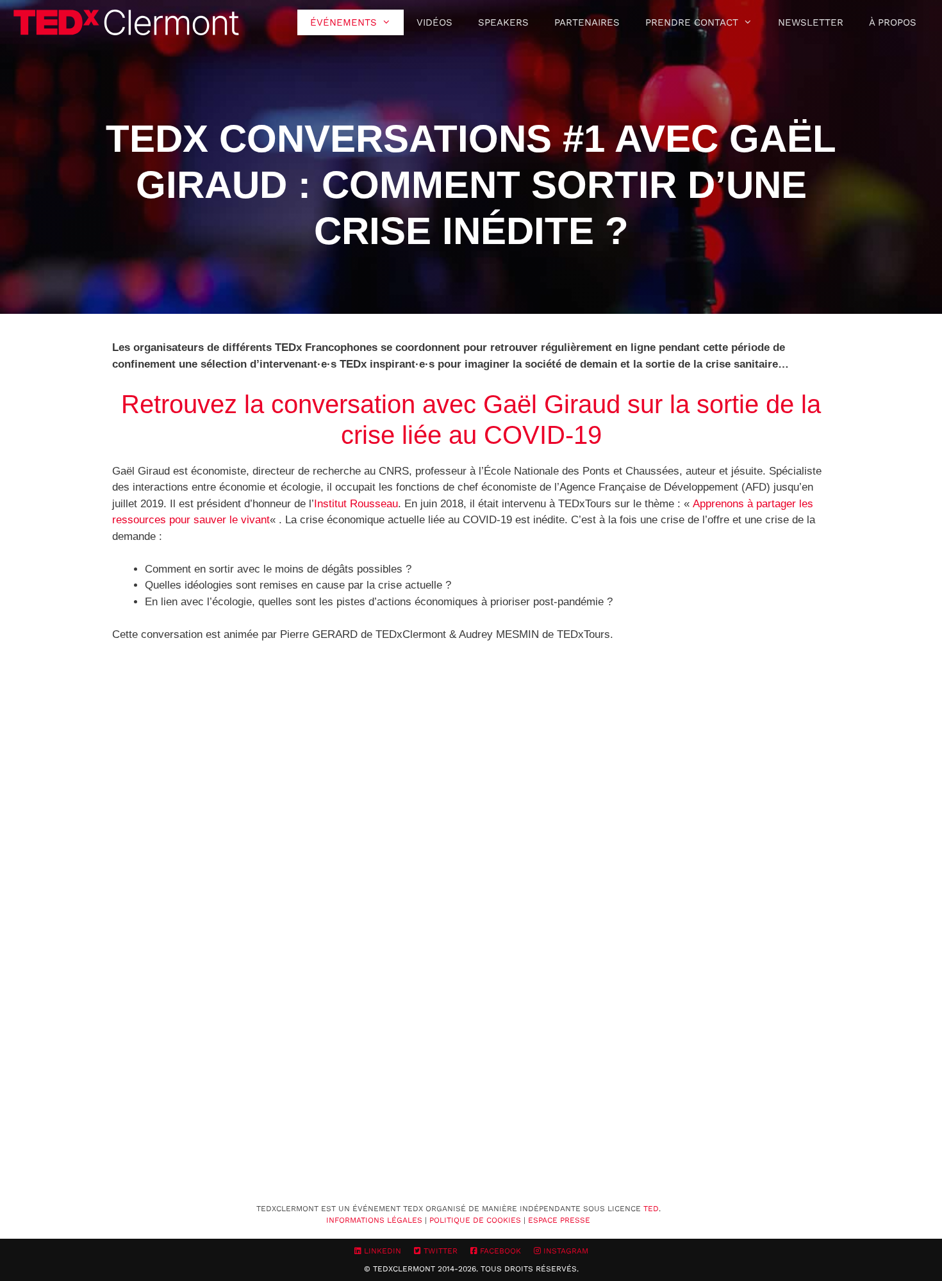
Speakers (503, 22)
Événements (343, 22)
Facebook (499, 1250)
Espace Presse (559, 1220)
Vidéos (434, 22)
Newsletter (810, 22)
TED (651, 1208)
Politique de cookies (475, 1220)
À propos (892, 22)
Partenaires (587, 22)
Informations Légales (374, 1220)
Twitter (439, 1250)
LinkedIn (381, 1250)
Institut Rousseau (356, 504)
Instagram (564, 1250)
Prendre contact (691, 22)
